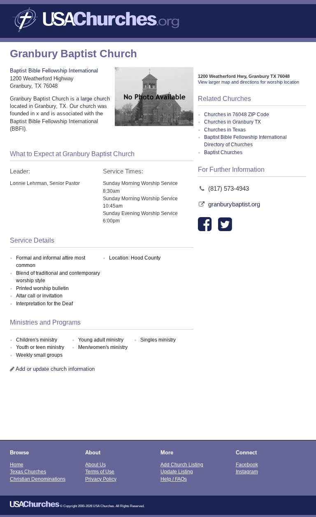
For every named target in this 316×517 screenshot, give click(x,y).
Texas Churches (28, 471)
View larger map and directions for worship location (248, 82)
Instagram (247, 471)
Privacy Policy (100, 479)
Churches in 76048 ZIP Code (236, 114)
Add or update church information (55, 369)
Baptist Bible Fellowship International (54, 71)
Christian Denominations (37, 479)
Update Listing (176, 471)
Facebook (247, 464)
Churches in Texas (225, 130)
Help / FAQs (173, 479)
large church (95, 99)
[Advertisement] (158, 411)
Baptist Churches (223, 152)
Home (16, 464)
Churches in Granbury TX (232, 122)
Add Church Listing (181, 464)
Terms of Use (99, 471)
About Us (95, 464)
